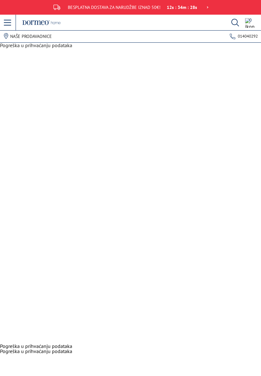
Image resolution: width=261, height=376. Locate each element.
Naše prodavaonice (31, 36)
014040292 (248, 36)
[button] (8, 23)
